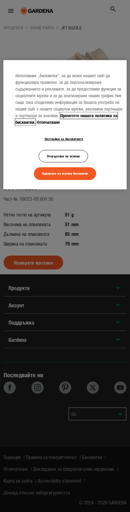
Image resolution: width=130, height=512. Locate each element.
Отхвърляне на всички (63, 156)
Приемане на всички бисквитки (65, 173)
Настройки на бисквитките (64, 138)
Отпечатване (48, 122)
